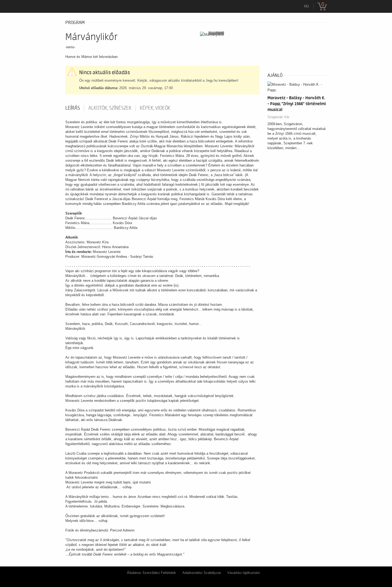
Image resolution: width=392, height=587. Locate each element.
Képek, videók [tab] (155, 108)
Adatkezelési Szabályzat (201, 573)
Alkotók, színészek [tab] (109, 108)
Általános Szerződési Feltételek (151, 573)
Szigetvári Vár (278, 117)
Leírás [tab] (72, 108)
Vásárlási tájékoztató (243, 573)
